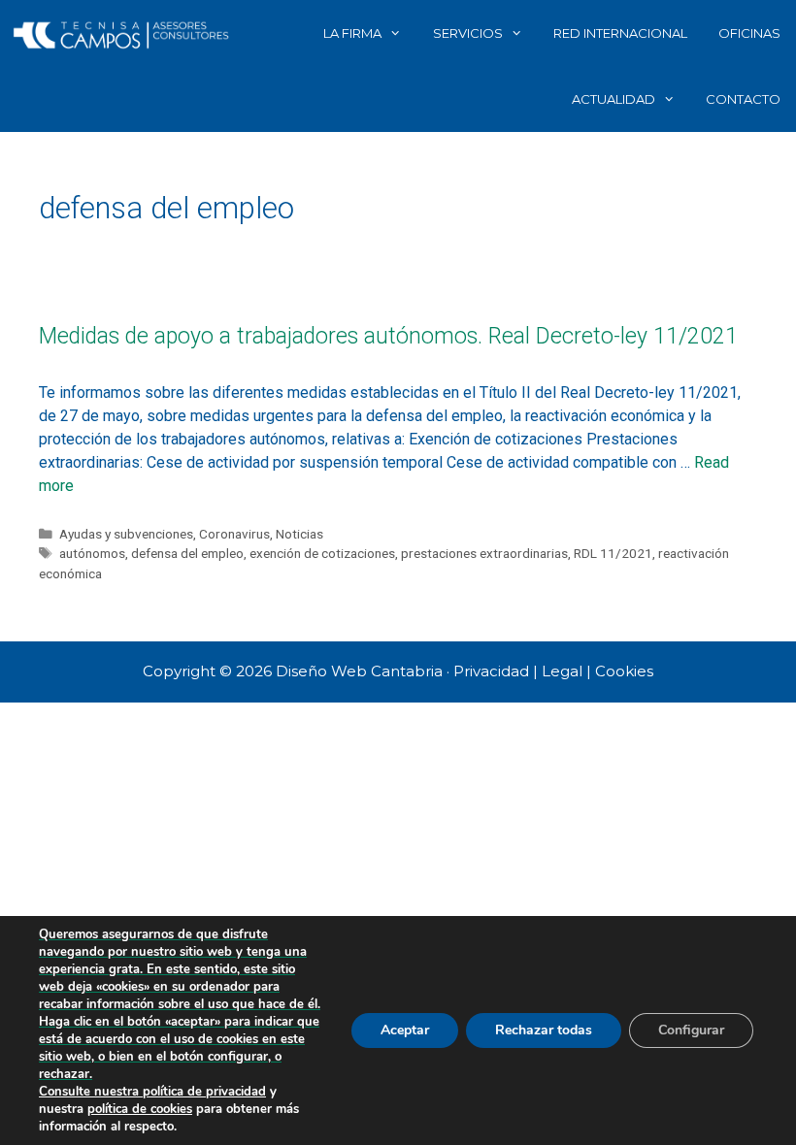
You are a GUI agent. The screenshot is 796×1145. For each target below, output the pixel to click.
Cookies (624, 671)
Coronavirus (234, 533)
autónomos (92, 553)
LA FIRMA (352, 33)
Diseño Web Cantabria (361, 671)
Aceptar (405, 1030)
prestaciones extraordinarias (484, 553)
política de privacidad (204, 1091)
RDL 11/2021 (613, 553)
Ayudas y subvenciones (126, 533)
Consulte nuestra (91, 1091)
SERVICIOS (468, 33)
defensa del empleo (187, 553)
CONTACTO (743, 99)
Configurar (691, 1030)
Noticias (299, 533)
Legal (562, 671)
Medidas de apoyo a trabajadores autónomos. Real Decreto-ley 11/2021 (388, 336)
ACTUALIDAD (613, 99)
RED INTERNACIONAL (620, 33)
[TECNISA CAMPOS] (121, 33)
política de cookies (139, 1109)
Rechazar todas (543, 1030)
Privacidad (491, 671)
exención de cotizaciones (322, 553)
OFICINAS (749, 33)
